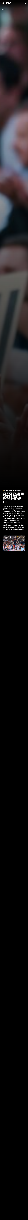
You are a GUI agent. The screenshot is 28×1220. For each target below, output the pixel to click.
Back (3, 9)
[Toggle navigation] (25, 3)
